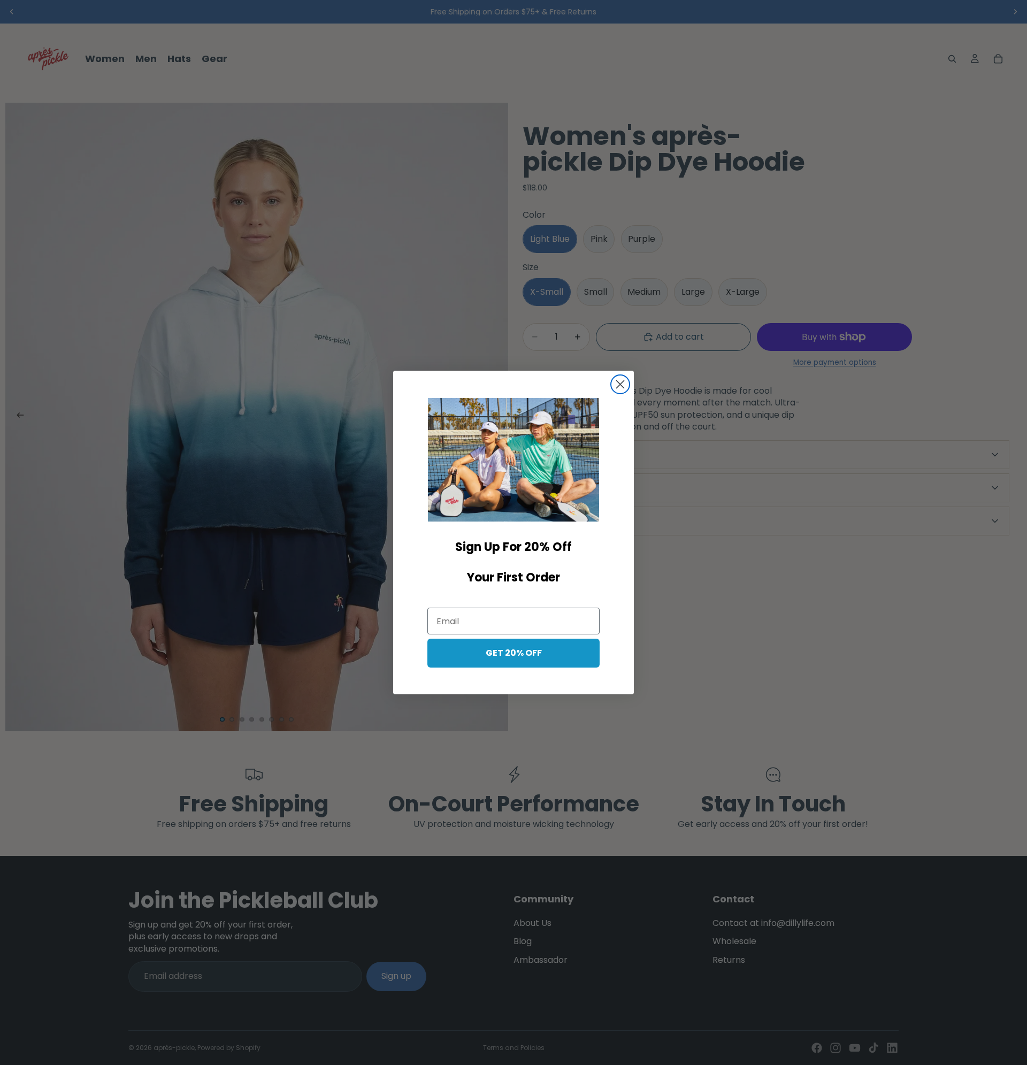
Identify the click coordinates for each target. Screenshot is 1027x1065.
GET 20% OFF (514, 653)
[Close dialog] (620, 384)
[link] (513, 460)
